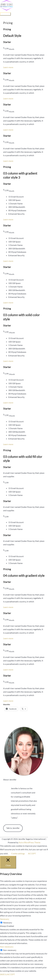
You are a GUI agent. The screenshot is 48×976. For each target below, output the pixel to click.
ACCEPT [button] (32, 853)
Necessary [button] (4, 919)
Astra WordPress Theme (29, 842)
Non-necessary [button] (6, 946)
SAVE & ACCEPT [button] (7, 974)
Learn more (8, 67)
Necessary (7, 922)
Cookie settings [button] (18, 853)
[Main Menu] (5, 14)
